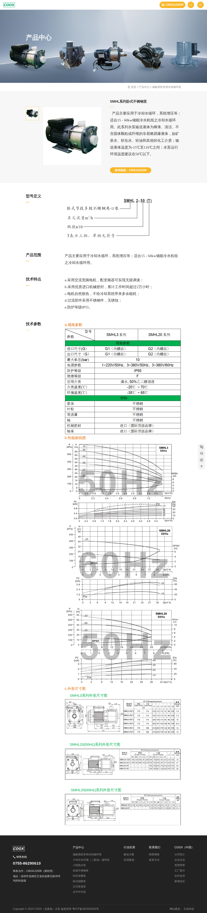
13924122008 (174, 4)
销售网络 (154, 854)
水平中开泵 (79, 891)
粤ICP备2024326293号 (85, 908)
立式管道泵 (79, 886)
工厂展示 (179, 870)
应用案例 (129, 859)
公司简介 (179, 854)
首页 (133, 86)
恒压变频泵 (79, 875)
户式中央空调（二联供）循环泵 (91, 859)
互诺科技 (189, 908)
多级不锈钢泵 (81, 870)
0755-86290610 (27, 863)
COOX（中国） (184, 847)
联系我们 (154, 847)
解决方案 (129, 854)
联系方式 (154, 859)
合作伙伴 (179, 875)
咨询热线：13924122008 (131, 170)
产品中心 (144, 86)
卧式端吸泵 (79, 881)
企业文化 (179, 859)
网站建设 (175, 908)
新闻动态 (179, 881)
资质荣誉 (179, 865)
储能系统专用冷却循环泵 (166, 86)
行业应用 (129, 847)
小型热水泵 (79, 865)
